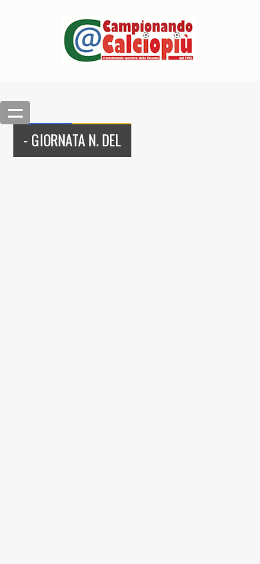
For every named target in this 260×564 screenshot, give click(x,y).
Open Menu (15, 112)
